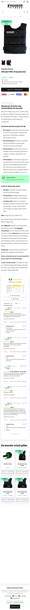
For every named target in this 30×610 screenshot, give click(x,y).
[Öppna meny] (2, 12)
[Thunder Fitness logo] (15, 6)
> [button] (19, 434)
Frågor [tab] (16, 303)
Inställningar (23, 596)
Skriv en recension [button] (16, 295)
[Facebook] (24, 1)
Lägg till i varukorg (8, 471)
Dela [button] (6, 322)
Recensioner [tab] (7, 303)
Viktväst (6, 16)
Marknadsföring (15, 598)
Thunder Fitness (7, 69)
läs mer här (22, 172)
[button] (23, 322)
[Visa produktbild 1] (3, 63)
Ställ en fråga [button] (16, 299)
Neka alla (9, 602)
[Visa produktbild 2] (8, 63)
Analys (15, 596)
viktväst (17, 111)
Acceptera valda (18, 602)
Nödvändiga (8, 596)
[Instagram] (27, 1)
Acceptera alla (15, 606)
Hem (2, 16)
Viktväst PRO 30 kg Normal (9, 318)
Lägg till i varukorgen (15, 89)
